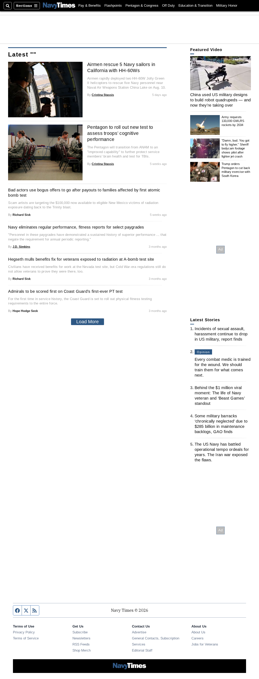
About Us (198, 632)
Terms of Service (26, 638)
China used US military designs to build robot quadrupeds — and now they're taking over (220, 99)
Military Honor (226, 5)
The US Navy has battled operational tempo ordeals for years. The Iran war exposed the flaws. (222, 452)
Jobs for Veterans (204, 644)
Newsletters (81, 638)
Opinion (203, 352)
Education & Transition (195, 5)
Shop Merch (81, 650)
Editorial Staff (142, 650)
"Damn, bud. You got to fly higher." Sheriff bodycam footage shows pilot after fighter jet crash (235, 148)
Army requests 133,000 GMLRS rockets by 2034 (233, 121)
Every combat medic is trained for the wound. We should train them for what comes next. (223, 367)
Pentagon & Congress (141, 5)
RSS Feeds (81, 644)
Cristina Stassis (103, 95)
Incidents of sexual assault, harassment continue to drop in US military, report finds (221, 333)
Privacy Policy (24, 632)
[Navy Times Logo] (59, 5)
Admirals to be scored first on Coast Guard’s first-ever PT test (65, 291)
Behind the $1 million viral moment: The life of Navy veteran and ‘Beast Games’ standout (220, 395)
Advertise (139, 632)
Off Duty (168, 5)
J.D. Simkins (21, 246)
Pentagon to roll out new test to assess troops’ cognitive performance (120, 133)
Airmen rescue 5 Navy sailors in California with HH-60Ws (121, 67)
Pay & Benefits (89, 5)
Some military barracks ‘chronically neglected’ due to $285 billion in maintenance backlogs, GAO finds (221, 424)
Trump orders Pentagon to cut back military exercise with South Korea (236, 169)
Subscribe (80, 632)
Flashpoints (113, 5)
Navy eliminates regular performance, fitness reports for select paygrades (76, 227)
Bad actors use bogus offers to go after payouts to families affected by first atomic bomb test (84, 192)
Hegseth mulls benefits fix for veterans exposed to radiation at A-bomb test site (81, 259)
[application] (220, 73)
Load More (87, 321)
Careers (197, 638)
